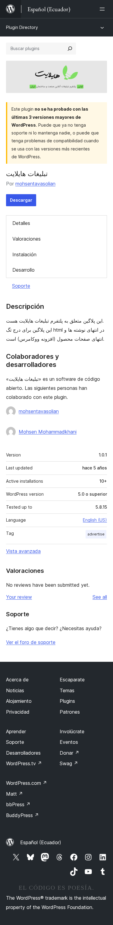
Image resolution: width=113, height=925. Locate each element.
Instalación (24, 254)
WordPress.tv (24, 763)
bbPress (18, 804)
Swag (69, 763)
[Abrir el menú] (103, 9)
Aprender (16, 731)
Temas (67, 690)
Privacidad (18, 712)
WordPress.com (26, 783)
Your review (19, 597)
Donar (69, 753)
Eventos (69, 742)
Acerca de (17, 680)
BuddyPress (22, 815)
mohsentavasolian (35, 184)
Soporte (21, 286)
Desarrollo (23, 270)
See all (100, 597)
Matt (14, 794)
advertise (96, 534)
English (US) (95, 519)
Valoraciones (26, 239)
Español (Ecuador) (40, 842)
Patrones (70, 712)
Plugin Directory (22, 27)
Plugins (67, 701)
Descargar (21, 200)
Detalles (21, 223)
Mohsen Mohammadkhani (48, 432)
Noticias (15, 690)
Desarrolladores (23, 753)
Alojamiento (19, 701)
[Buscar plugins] (70, 49)
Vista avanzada (23, 551)
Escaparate (72, 680)
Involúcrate (72, 731)
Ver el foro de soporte (30, 642)
